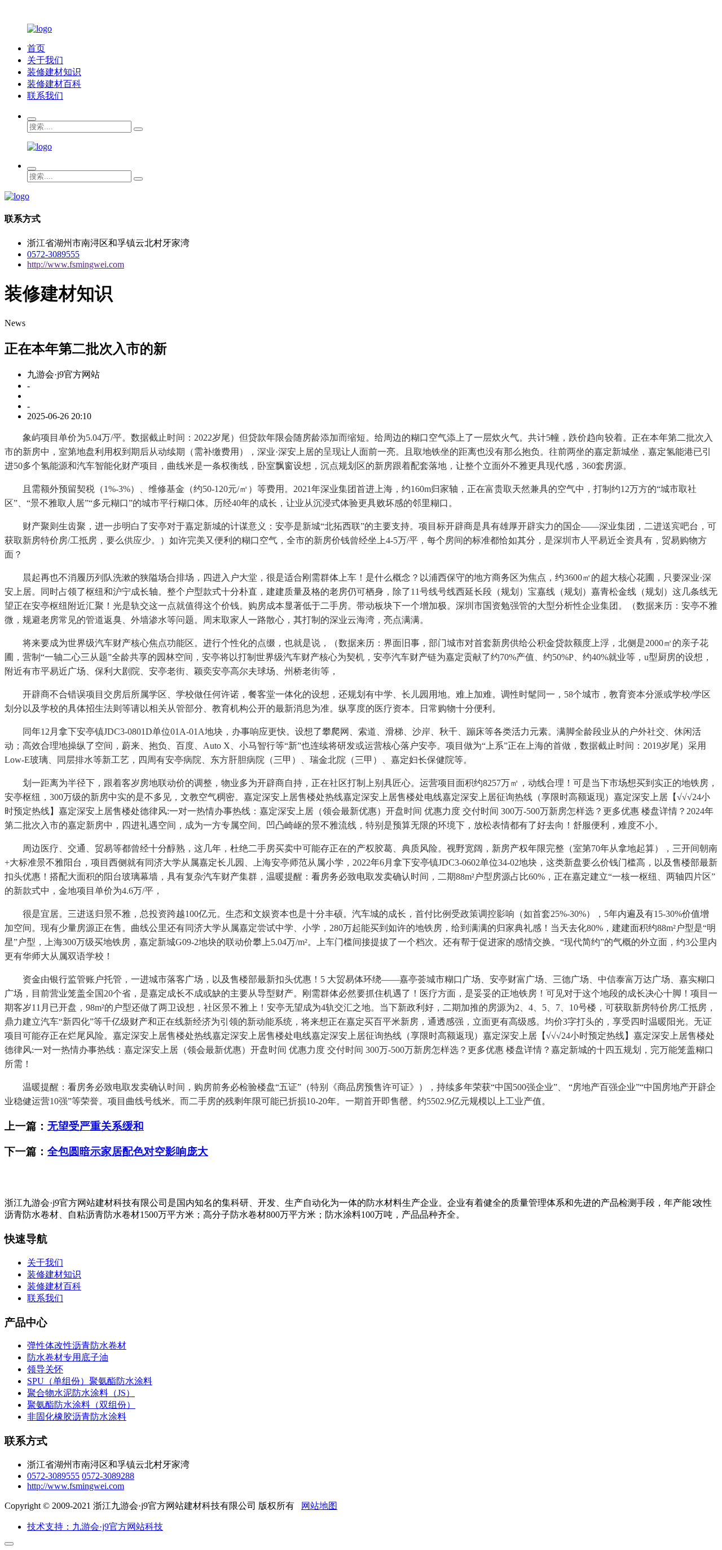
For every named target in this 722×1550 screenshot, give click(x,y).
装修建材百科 (54, 84)
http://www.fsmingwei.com (75, 264)
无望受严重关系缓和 (95, 1126)
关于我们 (45, 60)
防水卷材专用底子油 (67, 1357)
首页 (36, 48)
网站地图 (319, 1506)
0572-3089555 (53, 254)
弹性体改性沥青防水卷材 (76, 1345)
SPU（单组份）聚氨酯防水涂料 (89, 1381)
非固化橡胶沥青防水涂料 (76, 1416)
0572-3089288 (108, 1476)
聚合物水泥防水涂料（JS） (81, 1393)
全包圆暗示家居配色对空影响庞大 (127, 1151)
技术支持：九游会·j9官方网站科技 (95, 1526)
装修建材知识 (54, 72)
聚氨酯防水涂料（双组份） (81, 1405)
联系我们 (45, 95)
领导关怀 (45, 1369)
